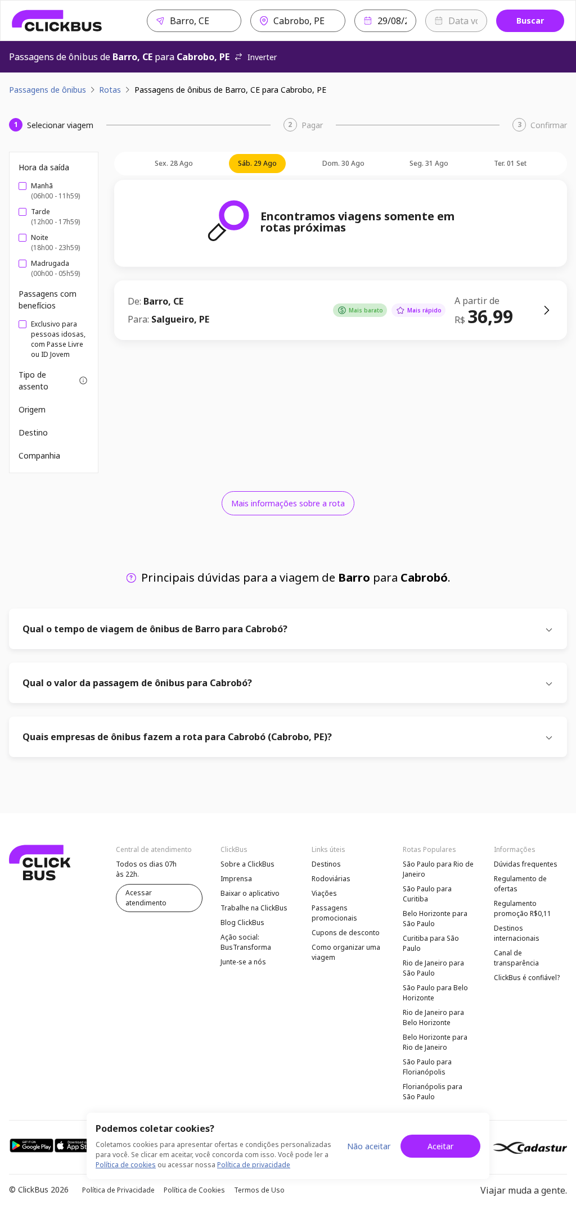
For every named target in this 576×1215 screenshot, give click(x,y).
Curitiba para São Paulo (431, 943)
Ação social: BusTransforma (245, 942)
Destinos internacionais (516, 933)
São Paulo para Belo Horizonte (435, 993)
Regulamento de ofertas (520, 884)
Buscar (530, 20)
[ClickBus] (57, 21)
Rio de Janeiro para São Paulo (433, 968)
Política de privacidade (253, 1164)
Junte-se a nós (243, 962)
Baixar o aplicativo (250, 893)
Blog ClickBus (242, 922)
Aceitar (440, 1146)
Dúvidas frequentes (525, 864)
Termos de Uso (259, 1190)
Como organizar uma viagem (346, 952)
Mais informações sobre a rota (288, 503)
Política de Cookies (194, 1190)
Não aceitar (368, 1146)
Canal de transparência (516, 958)
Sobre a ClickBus (247, 864)
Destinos (326, 864)
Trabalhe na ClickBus (253, 908)
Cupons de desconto (346, 932)
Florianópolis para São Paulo (432, 1091)
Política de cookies (126, 1164)
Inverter (262, 57)
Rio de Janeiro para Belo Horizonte (433, 1017)
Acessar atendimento (145, 898)
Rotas (110, 89)
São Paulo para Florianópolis (427, 1067)
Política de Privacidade (118, 1190)
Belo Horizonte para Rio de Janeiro (435, 1042)
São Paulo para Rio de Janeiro (438, 869)
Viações (324, 893)
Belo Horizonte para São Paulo (435, 918)
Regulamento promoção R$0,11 (522, 908)
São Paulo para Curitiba (427, 894)
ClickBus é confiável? (527, 977)
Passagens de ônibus (47, 89)
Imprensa (236, 878)
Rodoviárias (331, 878)
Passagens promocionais (334, 913)
